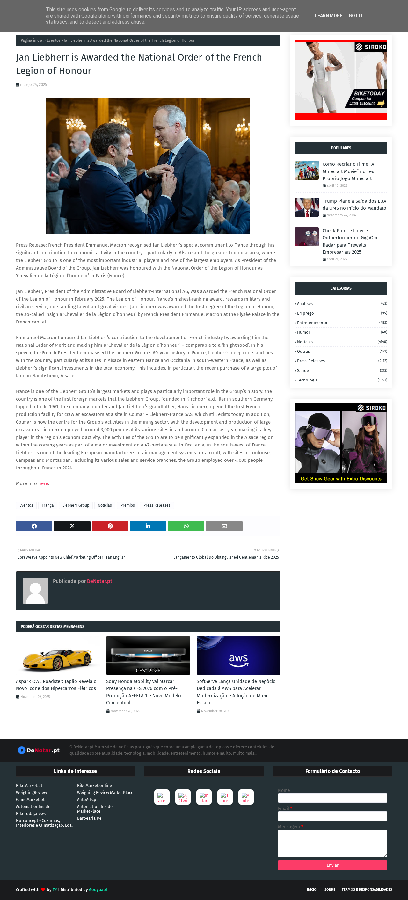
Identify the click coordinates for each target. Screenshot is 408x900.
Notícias (105, 505)
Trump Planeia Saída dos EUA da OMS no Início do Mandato (354, 204)
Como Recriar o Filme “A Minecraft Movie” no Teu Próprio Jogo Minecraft (349, 171)
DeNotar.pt (99, 581)
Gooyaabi (98, 889)
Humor (342, 332)
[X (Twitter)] (183, 797)
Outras (342, 351)
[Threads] (225, 797)
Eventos (54, 40)
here (43, 483)
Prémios (127, 505)
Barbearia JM (89, 818)
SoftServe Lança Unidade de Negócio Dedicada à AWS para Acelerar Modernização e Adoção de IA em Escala (236, 692)
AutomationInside (33, 806)
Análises (342, 303)
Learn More (328, 15)
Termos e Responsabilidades (367, 890)
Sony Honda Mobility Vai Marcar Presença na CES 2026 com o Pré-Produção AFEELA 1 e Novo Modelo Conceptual (143, 692)
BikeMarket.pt (29, 785)
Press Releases (157, 505)
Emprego (342, 313)
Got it (356, 15)
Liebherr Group (75, 505)
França (48, 505)
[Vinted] (246, 797)
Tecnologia (342, 380)
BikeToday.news (31, 813)
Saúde (342, 370)
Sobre (329, 890)
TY (55, 889)
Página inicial (32, 40)
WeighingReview (31, 792)
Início (312, 890)
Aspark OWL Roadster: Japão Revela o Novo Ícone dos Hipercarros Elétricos (56, 685)
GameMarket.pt (30, 799)
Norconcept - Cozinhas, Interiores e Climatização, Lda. (44, 823)
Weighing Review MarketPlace (105, 792)
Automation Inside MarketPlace (95, 809)
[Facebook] (162, 797)
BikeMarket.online (94, 785)
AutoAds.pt (87, 799)
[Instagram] (204, 797)
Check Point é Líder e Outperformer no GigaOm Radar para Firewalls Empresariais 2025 (350, 241)
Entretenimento (342, 322)
